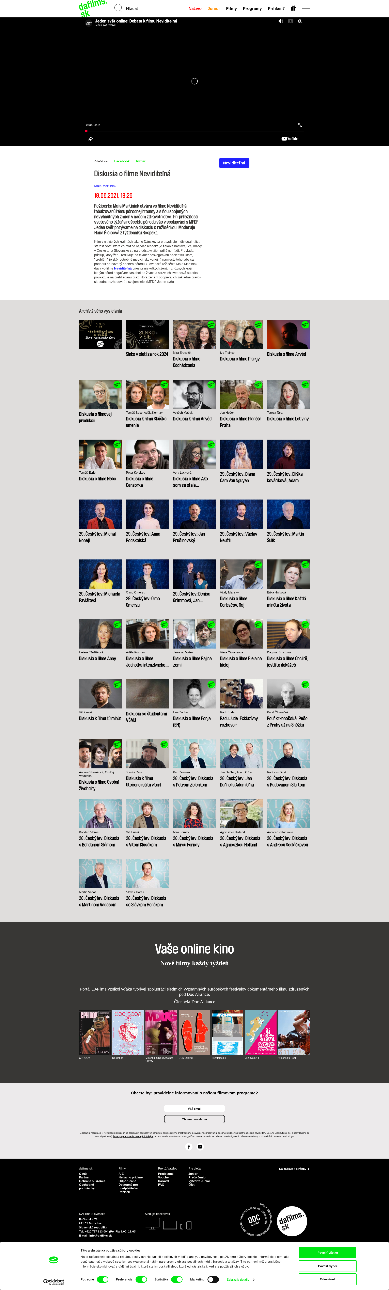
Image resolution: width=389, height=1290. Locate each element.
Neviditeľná (123, 268)
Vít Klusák (86, 712)
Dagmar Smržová (279, 652)
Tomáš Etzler (87, 472)
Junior (214, 8)
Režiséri (124, 1192)
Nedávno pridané (131, 1177)
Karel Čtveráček (278, 712)
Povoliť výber (327, 1266)
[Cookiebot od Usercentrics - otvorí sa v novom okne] (54, 1282)
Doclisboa (117, 1058)
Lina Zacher (181, 712)
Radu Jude (227, 712)
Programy (252, 8)
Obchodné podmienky (87, 1186)
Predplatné (165, 1173)
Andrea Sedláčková (280, 832)
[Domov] (93, 8)
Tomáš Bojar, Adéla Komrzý (144, 412)
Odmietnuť (327, 1279)
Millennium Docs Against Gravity (159, 1059)
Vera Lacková (182, 472)
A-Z (121, 1173)
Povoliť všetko (327, 1252)
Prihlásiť (276, 8)
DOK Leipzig (186, 1058)
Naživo (195, 8)
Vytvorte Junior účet (199, 1182)
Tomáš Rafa (134, 772)
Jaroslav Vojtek (183, 652)
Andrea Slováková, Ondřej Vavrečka (96, 774)
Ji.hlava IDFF (252, 1058)
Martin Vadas (87, 892)
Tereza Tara (274, 412)
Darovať (164, 1181)
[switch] (141, 1279)
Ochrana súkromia (92, 1181)
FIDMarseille (219, 1058)
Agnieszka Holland (232, 832)
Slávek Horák (135, 892)
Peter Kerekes (135, 472)
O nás (83, 1173)
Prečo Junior (197, 1177)
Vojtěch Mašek (183, 412)
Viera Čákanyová (231, 652)
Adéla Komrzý (135, 652)
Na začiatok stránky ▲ (294, 1168)
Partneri (84, 1177)
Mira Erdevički (182, 352)
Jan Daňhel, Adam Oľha (236, 772)
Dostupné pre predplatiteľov (128, 1186)
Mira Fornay (181, 832)
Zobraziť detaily (238, 1279)
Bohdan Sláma (88, 832)
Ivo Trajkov (227, 352)
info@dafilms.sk (100, 1235)
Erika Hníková (276, 592)
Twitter (140, 161)
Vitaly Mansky (229, 592)
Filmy (231, 8)
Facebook (122, 161)
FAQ (161, 1184)
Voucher (164, 1177)
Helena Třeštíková (91, 652)
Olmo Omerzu (135, 592)
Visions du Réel (287, 1058)
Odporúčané (127, 1181)
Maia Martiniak (105, 186)
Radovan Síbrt (276, 772)
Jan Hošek (227, 412)
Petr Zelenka (181, 772)
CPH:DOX (84, 1058)
